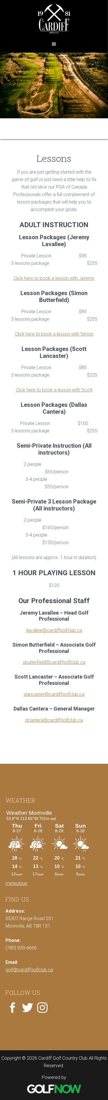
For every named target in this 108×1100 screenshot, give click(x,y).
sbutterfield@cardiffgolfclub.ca (54, 662)
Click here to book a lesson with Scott (54, 390)
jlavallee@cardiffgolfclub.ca (54, 630)
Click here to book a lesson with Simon (54, 334)
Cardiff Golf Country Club (54, 19)
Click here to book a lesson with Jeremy (54, 278)
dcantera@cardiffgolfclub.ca (54, 720)
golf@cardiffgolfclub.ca (29, 969)
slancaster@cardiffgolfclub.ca (54, 694)
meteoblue (16, 883)
